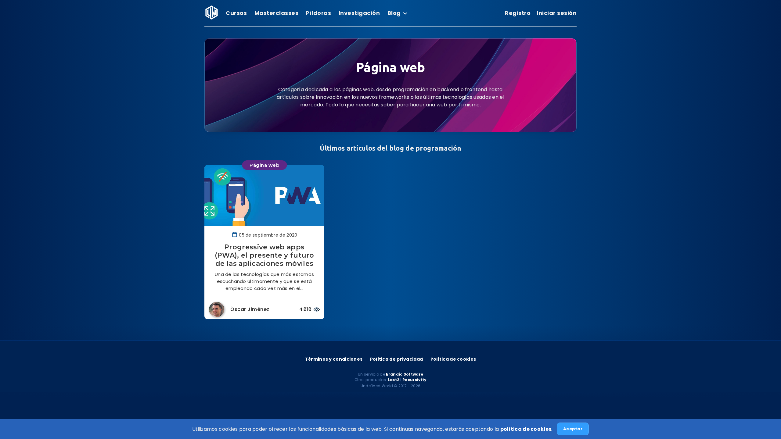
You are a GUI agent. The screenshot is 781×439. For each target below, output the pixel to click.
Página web (264, 165)
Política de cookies (453, 359)
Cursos (236, 13)
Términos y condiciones (334, 359)
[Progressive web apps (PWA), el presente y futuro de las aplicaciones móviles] (264, 195)
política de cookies (526, 429)
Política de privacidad (396, 359)
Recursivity (414, 379)
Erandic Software (404, 374)
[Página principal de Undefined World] (211, 17)
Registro (518, 13)
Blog (394, 13)
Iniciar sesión (557, 13)
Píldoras (318, 13)
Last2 (394, 379)
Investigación (359, 13)
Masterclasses (276, 13)
